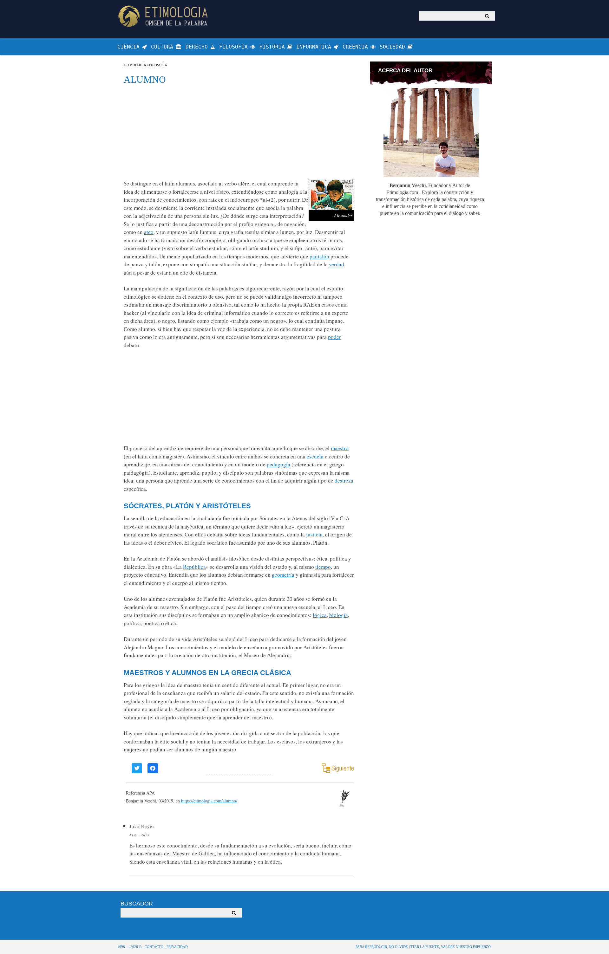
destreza (344, 480)
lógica (320, 615)
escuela (315, 456)
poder (334, 337)
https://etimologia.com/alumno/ (209, 801)
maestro (340, 448)
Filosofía (158, 65)
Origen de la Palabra (164, 16)
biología (338, 615)
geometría (283, 574)
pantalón (319, 256)
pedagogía (278, 464)
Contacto (154, 947)
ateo (149, 232)
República (194, 566)
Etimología (135, 65)
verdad (336, 264)
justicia (314, 534)
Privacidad (177, 947)
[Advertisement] (238, 132)
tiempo (323, 566)
